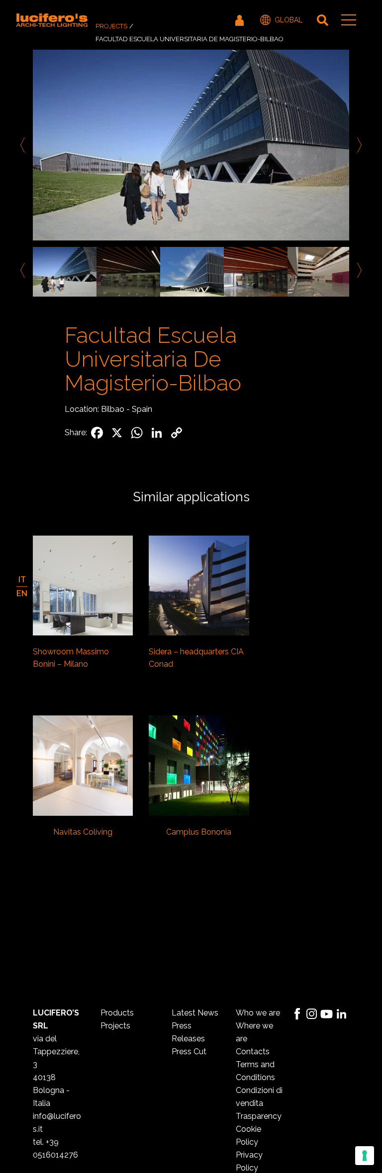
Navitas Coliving (82, 832)
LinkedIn (341, 1014)
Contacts (253, 1051)
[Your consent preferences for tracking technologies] (364, 1155)
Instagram (311, 1014)
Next (357, 145)
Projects (111, 26)
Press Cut (189, 1051)
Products (117, 1012)
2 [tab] (198, 308)
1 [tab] (184, 308)
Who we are (258, 1012)
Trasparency (259, 1116)
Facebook (296, 1014)
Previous (24, 145)
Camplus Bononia (198, 832)
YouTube (326, 1014)
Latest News (195, 1012)
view (83, 586)
